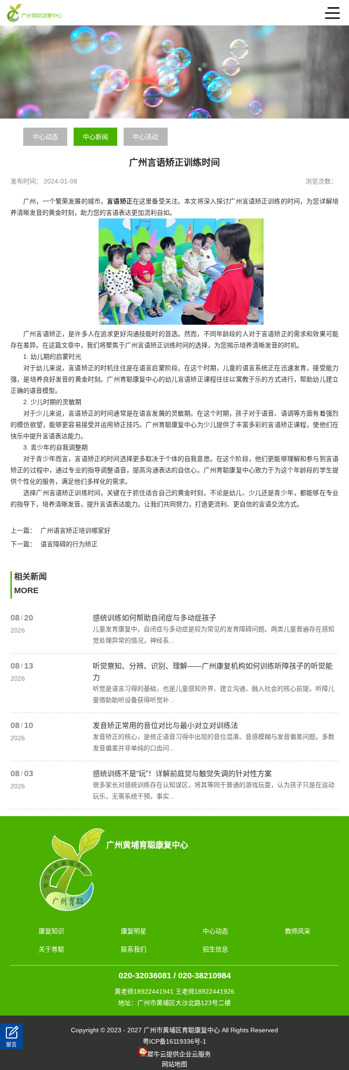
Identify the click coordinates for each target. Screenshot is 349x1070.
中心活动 (145, 136)
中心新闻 (95, 136)
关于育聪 (51, 949)
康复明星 (133, 931)
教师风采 (297, 931)
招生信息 (215, 949)
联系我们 (133, 949)
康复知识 (51, 931)
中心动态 (45, 136)
